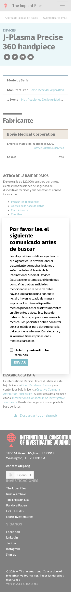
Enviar (20, 362)
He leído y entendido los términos (32, 352)
